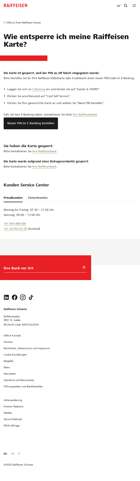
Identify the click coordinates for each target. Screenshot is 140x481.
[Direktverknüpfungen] (118, 5)
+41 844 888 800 (15, 223)
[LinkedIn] (6, 297)
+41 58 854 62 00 (15, 228)
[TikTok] (31, 297)
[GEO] (84, 268)
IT (19, 453)
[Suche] (125, 5)
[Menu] (134, 5)
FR (12, 453)
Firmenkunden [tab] (38, 197)
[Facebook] (14, 297)
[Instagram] (23, 297)
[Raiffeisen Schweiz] (15, 5)
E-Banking (38, 89)
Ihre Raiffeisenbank (85, 114)
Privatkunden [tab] (13, 197)
